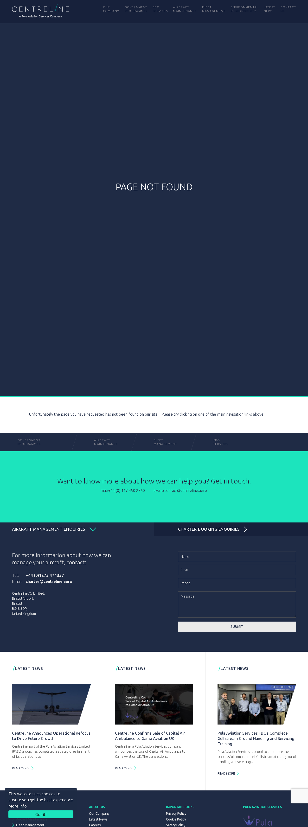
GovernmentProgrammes (29, 442)
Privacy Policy (176, 813)
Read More (20, 768)
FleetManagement (164, 442)
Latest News (98, 819)
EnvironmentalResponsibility (244, 9)
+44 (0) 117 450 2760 (126, 490)
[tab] (77, 529)
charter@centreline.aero (49, 581)
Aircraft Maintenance (104, 442)
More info (17, 806)
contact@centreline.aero (186, 490)
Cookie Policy (176, 819)
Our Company (99, 813)
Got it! (40, 814)
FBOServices (220, 442)
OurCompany (111, 9)
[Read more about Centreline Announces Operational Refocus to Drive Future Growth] (51, 704)
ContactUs (288, 9)
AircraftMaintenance (185, 9)
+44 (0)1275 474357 (45, 575)
